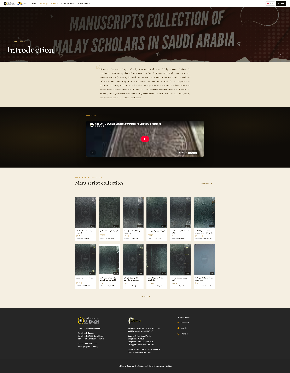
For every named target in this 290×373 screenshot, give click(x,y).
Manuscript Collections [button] (48, 3)
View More (205, 183)
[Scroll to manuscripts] (280, 54)
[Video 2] (145, 159)
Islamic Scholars (84, 3)
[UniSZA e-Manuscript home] (15, 4)
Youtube (183, 328)
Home (34, 3)
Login (282, 3)
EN (271, 3)
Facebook (184, 323)
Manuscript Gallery (68, 3)
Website (184, 334)
